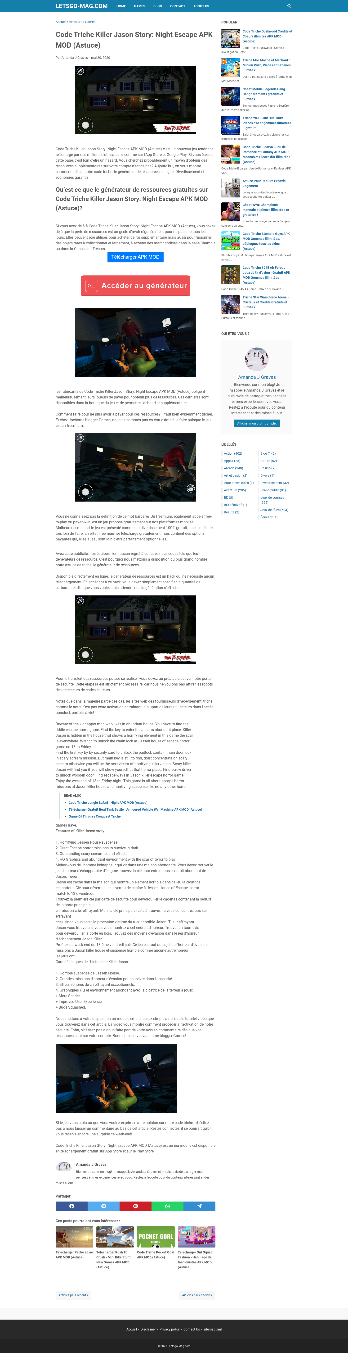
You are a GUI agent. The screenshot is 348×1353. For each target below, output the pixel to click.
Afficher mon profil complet (257, 423)
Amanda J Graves (257, 377)
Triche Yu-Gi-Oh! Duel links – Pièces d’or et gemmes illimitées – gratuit (267, 123)
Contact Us (191, 1329)
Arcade (233, 468)
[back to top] (338, 1342)
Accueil (131, 1329)
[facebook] (72, 1206)
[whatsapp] (167, 1206)
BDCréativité (235, 505)
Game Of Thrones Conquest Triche (95, 816)
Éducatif (270, 517)
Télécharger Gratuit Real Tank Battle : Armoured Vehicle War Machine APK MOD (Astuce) (135, 809)
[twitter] (104, 1206)
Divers (267, 475)
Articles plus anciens (197, 1295)
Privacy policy (170, 1329)
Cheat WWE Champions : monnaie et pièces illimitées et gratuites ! (266, 210)
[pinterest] (136, 1206)
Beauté (231, 512)
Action (233, 453)
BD (228, 497)
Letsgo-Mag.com (82, 6)
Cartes (268, 461)
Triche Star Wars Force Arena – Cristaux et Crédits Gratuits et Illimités (266, 302)
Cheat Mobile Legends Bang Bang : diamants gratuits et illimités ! (264, 94)
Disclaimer (148, 1329)
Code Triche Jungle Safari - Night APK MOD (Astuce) (108, 802)
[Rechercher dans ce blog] (289, 6)
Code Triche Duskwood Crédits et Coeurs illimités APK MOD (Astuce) (267, 36)
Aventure (235, 490)
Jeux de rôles (274, 510)
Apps (232, 461)
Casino (268, 468)
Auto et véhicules (239, 483)
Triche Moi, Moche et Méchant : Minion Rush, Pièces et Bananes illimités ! (267, 65)
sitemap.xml (213, 1329)
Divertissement (274, 483)
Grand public (273, 490)
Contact (177, 6)
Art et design (235, 475)
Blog (157, 6)
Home (121, 6)
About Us (201, 6)
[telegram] (199, 1206)
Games (139, 6)
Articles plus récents (73, 1295)
